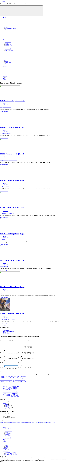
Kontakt (4, 79)
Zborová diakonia (9, 50)
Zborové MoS (8, 47)
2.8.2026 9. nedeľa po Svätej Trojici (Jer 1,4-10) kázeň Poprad (13, 378)
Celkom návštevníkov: (7, 417)
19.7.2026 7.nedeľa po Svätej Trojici (12, 207)
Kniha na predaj (6, 332)
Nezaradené (5, 401)
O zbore (4, 60)
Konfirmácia (7, 43)
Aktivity (4, 39)
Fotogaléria (5, 440)
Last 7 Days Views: (7, 413)
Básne (6, 404)
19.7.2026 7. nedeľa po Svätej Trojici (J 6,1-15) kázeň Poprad (13, 381)
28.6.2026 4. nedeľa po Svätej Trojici (12, 287)
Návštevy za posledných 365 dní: (10, 415)
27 (4, 325)
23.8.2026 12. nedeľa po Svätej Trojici (12, 101)
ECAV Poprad (3, 1)
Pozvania (7, 405)
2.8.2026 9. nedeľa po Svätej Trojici (12, 154)
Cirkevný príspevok (7, 333)
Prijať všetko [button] (64, 459)
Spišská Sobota (8, 62)
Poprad (6, 61)
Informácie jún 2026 (7, 330)
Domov (4, 17)
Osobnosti (5, 76)
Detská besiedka (8, 40)
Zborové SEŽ (8, 49)
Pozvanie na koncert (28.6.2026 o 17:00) (11, 396)
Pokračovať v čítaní (4, 111)
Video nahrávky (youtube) (10, 29)
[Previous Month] (0, 340)
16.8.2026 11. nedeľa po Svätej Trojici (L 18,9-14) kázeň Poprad (13, 377)
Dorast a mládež (8, 44)
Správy (6, 408)
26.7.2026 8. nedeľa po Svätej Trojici (12, 180)
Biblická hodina (8, 45)
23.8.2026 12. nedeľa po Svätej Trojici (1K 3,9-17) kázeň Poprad (13, 376)
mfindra (9, 107)
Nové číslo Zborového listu (8, 331)
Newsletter (5, 442)
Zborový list (5, 65)
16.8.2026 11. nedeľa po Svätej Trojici (12, 127)
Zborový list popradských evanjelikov (10, 454)
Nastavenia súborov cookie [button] (55, 459)
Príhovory (7, 406)
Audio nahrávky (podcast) (10, 28)
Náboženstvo (8, 42)
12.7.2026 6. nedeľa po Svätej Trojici (12, 234)
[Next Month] (28, 340)
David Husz (7, 77)
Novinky (4, 103)
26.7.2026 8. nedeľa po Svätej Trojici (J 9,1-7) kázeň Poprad (12, 380)
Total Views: (5, 416)
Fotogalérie (5, 66)
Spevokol (7, 46)
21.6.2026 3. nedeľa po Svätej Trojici (12, 313)
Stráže (6, 63)
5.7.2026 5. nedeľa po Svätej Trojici (12, 260)
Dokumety (5, 78)
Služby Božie (5, 27)
